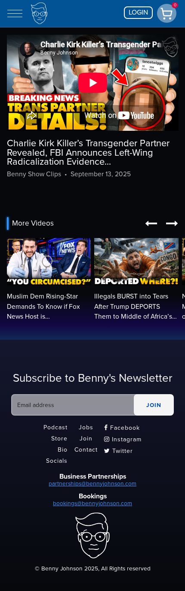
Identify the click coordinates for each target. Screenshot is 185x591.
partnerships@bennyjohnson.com (92, 483)
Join (86, 438)
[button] (151, 223)
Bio (63, 449)
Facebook (122, 427)
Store (59, 438)
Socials (57, 460)
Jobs (86, 427)
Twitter (118, 451)
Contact (86, 449)
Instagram (123, 439)
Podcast (55, 427)
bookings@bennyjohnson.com (92, 503)
